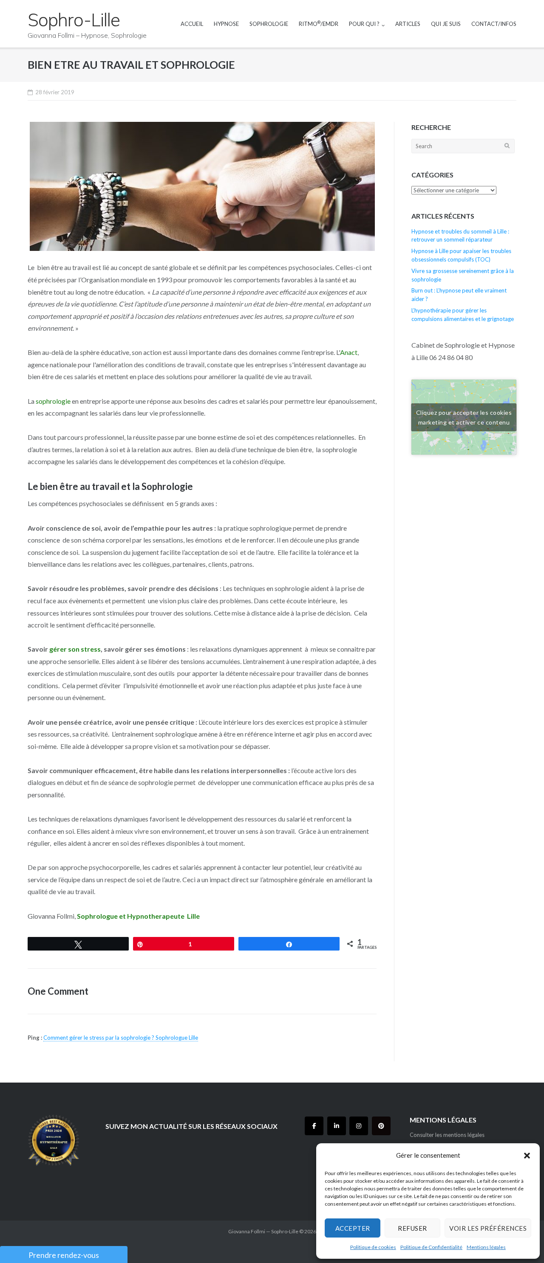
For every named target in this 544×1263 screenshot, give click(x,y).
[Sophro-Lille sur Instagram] (358, 1126)
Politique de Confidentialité (431, 1247)
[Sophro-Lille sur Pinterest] (381, 1126)
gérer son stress (75, 649)
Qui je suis (446, 23)
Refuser (412, 1228)
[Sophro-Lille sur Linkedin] (336, 1126)
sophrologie (53, 401)
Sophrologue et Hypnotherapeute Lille (138, 916)
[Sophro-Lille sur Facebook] (314, 1126)
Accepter (352, 1228)
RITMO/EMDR (318, 23)
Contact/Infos (493, 23)
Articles (407, 23)
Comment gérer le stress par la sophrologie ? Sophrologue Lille (120, 1037)
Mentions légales (486, 1247)
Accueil (192, 23)
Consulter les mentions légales (447, 1134)
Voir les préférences (488, 1228)
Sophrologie (268, 23)
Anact (348, 352)
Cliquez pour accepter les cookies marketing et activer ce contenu (464, 417)
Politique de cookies (373, 1247)
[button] (527, 1155)
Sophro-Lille (284, 1231)
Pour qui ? (364, 23)
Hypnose (226, 23)
